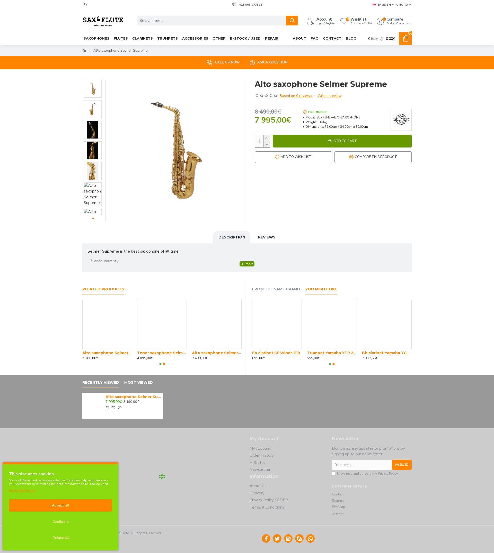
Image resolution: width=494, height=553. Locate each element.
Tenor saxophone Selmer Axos (162, 353)
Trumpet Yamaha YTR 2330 (332, 353)
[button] (93, 81)
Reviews (267, 237)
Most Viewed (138, 382)
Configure (60, 521)
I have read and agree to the (367, 474)
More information (22, 491)
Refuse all (60, 538)
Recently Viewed (100, 382)
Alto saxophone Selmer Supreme (133, 396)
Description (231, 237)
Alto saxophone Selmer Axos (107, 353)
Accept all (60, 505)
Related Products (103, 289)
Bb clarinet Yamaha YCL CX (387, 353)
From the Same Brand (276, 289)
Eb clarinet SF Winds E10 (276, 353)
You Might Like (321, 289)
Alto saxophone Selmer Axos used (217, 353)
